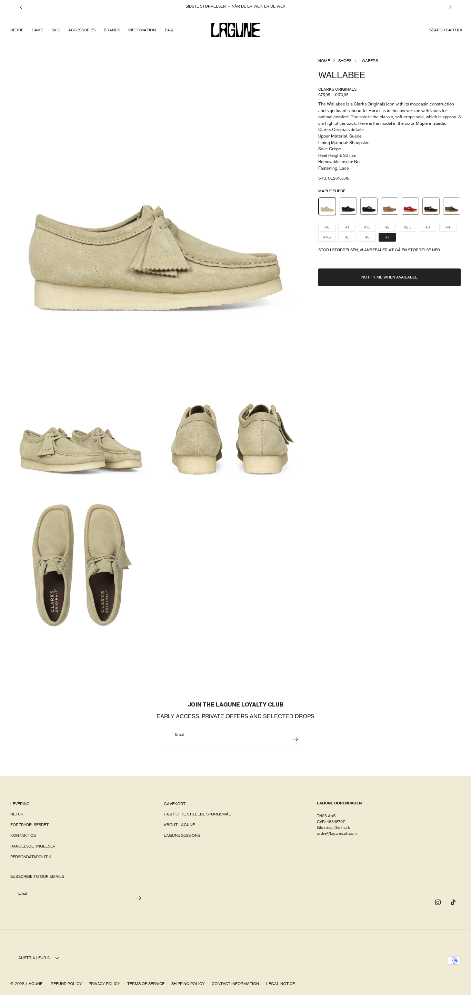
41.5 (370, 228)
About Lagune (179, 825)
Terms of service (145, 983)
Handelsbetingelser (33, 846)
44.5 (329, 238)
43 (430, 228)
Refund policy (66, 983)
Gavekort (175, 803)
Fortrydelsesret (29, 825)
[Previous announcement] (21, 7)
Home (324, 60)
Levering (20, 803)
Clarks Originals (337, 89)
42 (390, 228)
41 (350, 228)
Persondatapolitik (30, 856)
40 (329, 228)
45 (350, 238)
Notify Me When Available (389, 277)
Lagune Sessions (182, 835)
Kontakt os (23, 835)
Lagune (34, 983)
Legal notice (280, 983)
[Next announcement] (450, 7)
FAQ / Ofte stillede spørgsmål (197, 814)
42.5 (410, 228)
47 (390, 238)
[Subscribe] (295, 739)
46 (370, 238)
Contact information (235, 983)
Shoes (344, 60)
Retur (16, 814)
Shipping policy (187, 983)
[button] (16, 30)
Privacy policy (104, 983)
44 (451, 228)
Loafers (369, 60)
